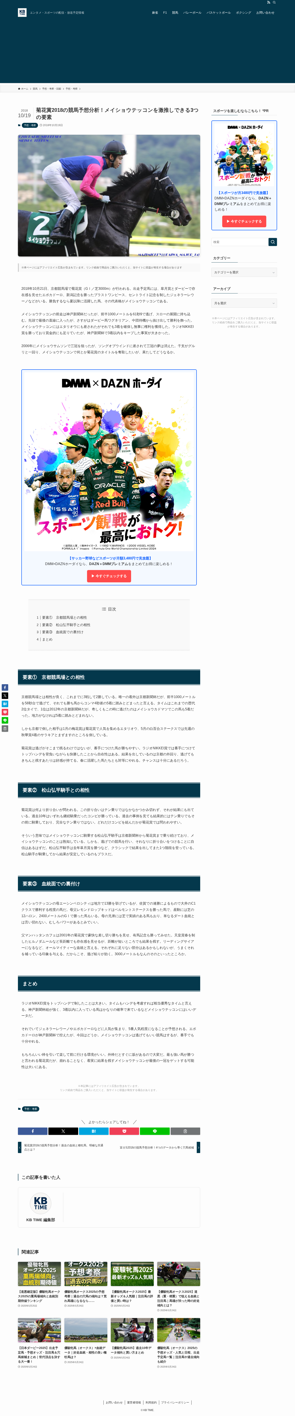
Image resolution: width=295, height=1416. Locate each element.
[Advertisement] (147, 52)
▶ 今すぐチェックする (109, 576)
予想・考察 (30, 125)
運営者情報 (134, 1402)
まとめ (47, 639)
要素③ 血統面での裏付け (63, 632)
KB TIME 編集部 (40, 1220)
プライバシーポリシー (175, 1402)
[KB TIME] (22, 12)
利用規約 (151, 1402)
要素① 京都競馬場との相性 (64, 617)
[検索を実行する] (272, 242)
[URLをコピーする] (185, 1131)
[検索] (274, 2)
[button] (33, 1131)
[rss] (268, 2)
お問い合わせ (114, 1402)
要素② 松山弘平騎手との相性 (66, 625)
